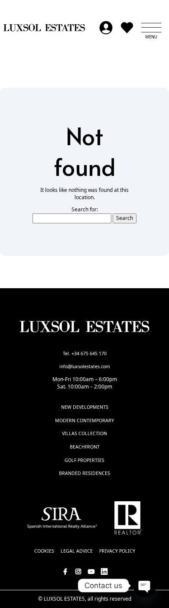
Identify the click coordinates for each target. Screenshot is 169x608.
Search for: (85, 209)
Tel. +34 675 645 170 (85, 353)
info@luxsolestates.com (84, 366)
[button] (151, 27)
